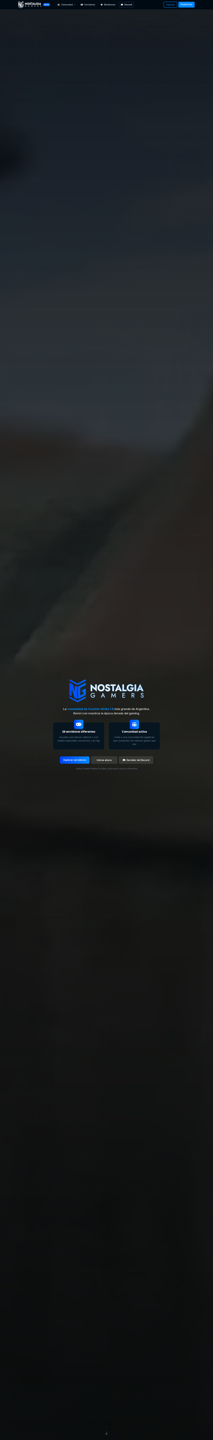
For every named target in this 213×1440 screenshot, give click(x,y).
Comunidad (67, 4)
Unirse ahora (104, 760)
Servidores (89, 4)
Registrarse (186, 4)
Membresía (109, 4)
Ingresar (170, 4)
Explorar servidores (74, 759)
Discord (128, 4)
